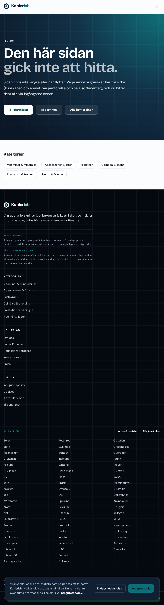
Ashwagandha (12, 561)
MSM (116, 519)
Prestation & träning (20, 174)
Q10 (61, 495)
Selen (7, 440)
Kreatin (117, 464)
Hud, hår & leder (52, 174)
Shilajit (63, 483)
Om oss (9, 338)
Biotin (7, 446)
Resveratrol (66, 543)
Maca (62, 477)
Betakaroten (11, 537)
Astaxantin (119, 543)
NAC (61, 549)
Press (7, 364)
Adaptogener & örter (58, 165)
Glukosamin (120, 537)
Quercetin (119, 452)
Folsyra (8, 464)
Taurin (117, 458)
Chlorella (64, 561)
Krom (7, 507)
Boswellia (119, 549)
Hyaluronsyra (121, 531)
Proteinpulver (121, 483)
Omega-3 (65, 489)
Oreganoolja (120, 446)
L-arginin (118, 507)
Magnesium (11, 452)
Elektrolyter (120, 495)
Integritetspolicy (14, 385)
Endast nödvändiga (109, 588)
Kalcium (8, 489)
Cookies (9, 391)
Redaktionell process (17, 351)
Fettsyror (86, 165)
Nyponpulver (121, 525)
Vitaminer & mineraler (21, 165)
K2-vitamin (10, 501)
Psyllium (64, 507)
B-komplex (10, 543)
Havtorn (63, 531)
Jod (6, 495)
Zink (6, 513)
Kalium (8, 525)
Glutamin (119, 471)
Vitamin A (9, 549)
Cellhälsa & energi (113, 165)
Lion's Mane (66, 471)
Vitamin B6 (10, 555)
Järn (6, 483)
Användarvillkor (14, 398)
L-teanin (64, 513)
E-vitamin (9, 531)
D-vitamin (10, 458)
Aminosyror (120, 501)
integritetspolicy (71, 593)
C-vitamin (10, 471)
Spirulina (64, 501)
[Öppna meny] (156, 7)
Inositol (63, 537)
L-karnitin (119, 489)
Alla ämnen (49, 109)
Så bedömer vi (13, 344)
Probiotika (65, 525)
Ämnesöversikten (128, 431)
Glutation (119, 440)
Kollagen (118, 513)
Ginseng (64, 464)
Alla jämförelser (81, 109)
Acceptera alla (141, 588)
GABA (62, 519)
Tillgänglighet (12, 404)
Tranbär (63, 452)
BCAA (117, 477)
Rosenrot (64, 440)
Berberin (64, 555)
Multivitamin (11, 519)
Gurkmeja (65, 446)
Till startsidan (18, 109)
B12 (6, 477)
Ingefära (64, 458)
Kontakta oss (12, 357)
